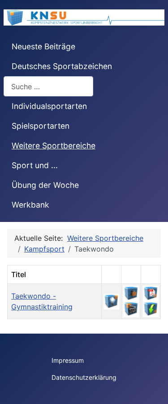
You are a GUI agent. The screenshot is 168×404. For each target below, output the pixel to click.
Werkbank (30, 204)
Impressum (68, 360)
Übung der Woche (45, 185)
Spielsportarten (40, 125)
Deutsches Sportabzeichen (62, 66)
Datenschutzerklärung (84, 377)
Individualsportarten (49, 106)
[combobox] (48, 86)
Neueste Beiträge (43, 46)
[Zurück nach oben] (152, 387)
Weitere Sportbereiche (53, 145)
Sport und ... (35, 165)
